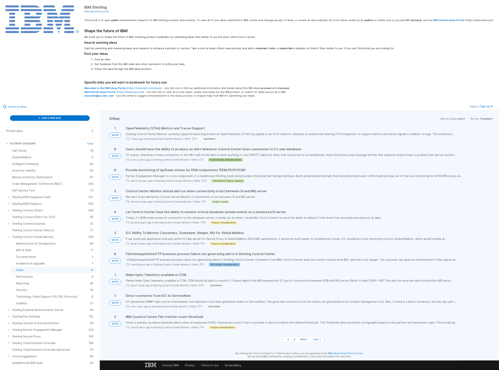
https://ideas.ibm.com (130, 91)
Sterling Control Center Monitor (164, 138)
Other (187, 138)
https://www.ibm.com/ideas (144, 88)
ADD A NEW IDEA (51, 118)
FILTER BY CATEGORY (22, 143)
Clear (90, 143)
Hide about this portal (96, 11)
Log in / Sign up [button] (480, 106)
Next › (304, 339)
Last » (317, 339)
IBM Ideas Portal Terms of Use (345, 353)
